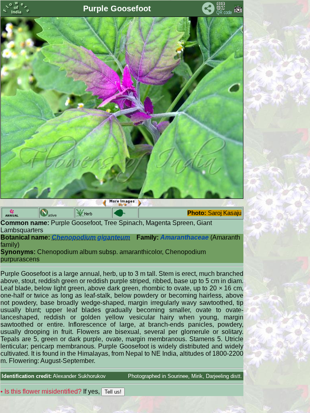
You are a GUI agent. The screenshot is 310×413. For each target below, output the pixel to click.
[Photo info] (238, 11)
